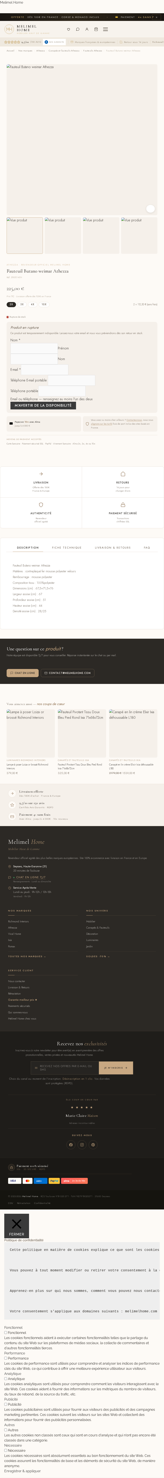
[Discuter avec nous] (77, 29)
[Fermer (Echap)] (150, 4)
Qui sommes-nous (18, 1012)
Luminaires (92, 940)
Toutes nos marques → (27, 956)
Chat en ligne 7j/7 (31, 877)
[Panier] (96, 29)
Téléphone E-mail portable (28, 380)
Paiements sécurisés (19, 1006)
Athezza (40, 50)
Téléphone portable (24, 390)
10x (44, 304)
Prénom (63, 348)
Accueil (11, 50)
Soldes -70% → (98, 956)
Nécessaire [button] (13, 1445)
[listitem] (25, 235)
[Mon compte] (87, 29)
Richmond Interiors (18, 921)
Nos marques (25, 50)
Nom (15, 340)
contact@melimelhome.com (70, 673)
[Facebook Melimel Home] (70, 1144)
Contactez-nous (134, 420)
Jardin (89, 946)
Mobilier (90, 921)
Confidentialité (42, 1203)
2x (11, 304)
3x (22, 304)
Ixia (10, 940)
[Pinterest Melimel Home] (93, 1144)
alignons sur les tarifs (101, 423)
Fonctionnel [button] (13, 1328)
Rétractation (14, 994)
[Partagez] (140, 4)
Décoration (92, 934)
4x (32, 304)
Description (28, 548)
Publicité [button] (11, 1399)
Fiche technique (67, 548)
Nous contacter (16, 981)
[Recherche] (59, 29)
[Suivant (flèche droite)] (156, 739)
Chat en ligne (25, 673)
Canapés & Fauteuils (97, 928)
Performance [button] (14, 1353)
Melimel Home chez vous (22, 1018)
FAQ (147, 548)
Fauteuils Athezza (92, 50)
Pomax (11, 946)
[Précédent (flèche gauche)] (7, 739)
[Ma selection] (68, 29)
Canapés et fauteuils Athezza (64, 50)
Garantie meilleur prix (21, 1000)
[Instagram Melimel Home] (82, 1144)
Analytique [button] (12, 1374)
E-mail (15, 369)
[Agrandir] (150, 209)
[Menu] (105, 29)
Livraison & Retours (113, 548)
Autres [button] (9, 1425)
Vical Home (14, 934)
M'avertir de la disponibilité (43, 405)
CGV (10, 1203)
